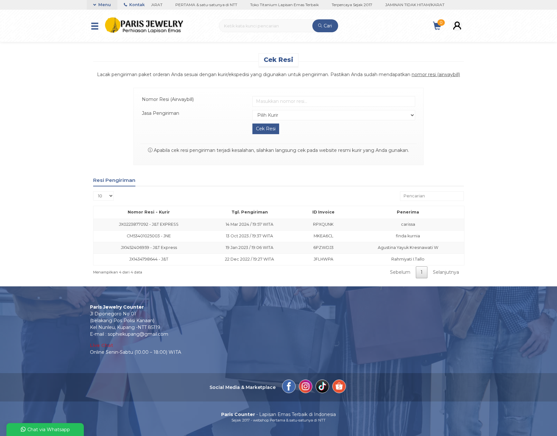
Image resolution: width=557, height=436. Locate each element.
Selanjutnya (446, 272)
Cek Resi (278, 60)
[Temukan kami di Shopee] (339, 387)
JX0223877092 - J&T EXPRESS (149, 224)
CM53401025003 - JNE (149, 235)
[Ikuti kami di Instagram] (305, 387)
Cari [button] (327, 26)
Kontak (136, 4)
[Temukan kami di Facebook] (289, 387)
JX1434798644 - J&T (148, 259)
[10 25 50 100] (103, 196)
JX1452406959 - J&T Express (149, 247)
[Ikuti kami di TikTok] (322, 387)
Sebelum (400, 272)
